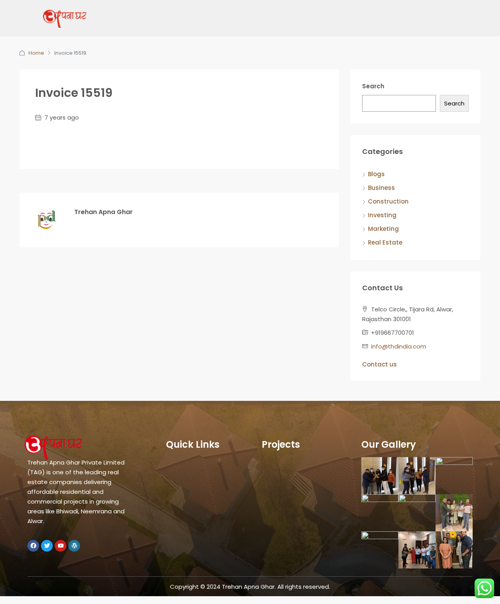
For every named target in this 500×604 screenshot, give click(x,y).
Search (373, 86)
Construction (388, 201)
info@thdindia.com (398, 346)
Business (381, 188)
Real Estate (385, 242)
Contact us (379, 364)
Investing (382, 215)
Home (36, 53)
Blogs (376, 174)
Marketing (383, 229)
